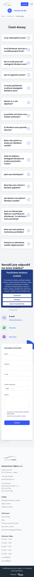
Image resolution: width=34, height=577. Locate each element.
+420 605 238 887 (19, 11)
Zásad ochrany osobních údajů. (16, 416)
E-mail (6, 374)
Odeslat (17, 423)
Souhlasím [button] (17, 295)
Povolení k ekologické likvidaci (11, 530)
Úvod (3, 16)
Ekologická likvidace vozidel (10, 500)
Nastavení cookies (7, 527)
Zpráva (6, 395)
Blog (2, 520)
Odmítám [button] (17, 300)
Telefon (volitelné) (9, 384)
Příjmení (6, 364)
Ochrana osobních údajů (9, 523)
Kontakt (24, 4)
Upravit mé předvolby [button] (17, 304)
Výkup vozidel (6, 504)
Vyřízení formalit (7, 507)
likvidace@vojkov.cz (15, 320)
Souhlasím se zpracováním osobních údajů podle (18, 414)
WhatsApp (12, 328)
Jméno (6, 354)
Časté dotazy (5, 517)
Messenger (13, 337)
